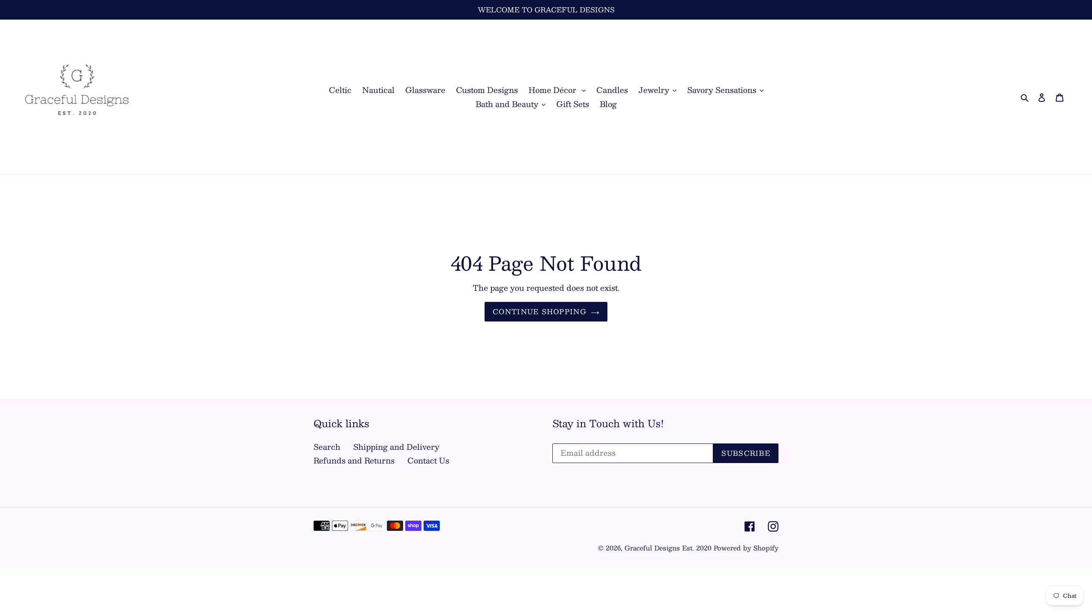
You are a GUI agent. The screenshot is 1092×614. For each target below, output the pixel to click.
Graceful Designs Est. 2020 (668, 547)
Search (327, 446)
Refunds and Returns (354, 460)
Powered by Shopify (746, 547)
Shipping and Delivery (396, 446)
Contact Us (428, 460)
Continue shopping (540, 311)
